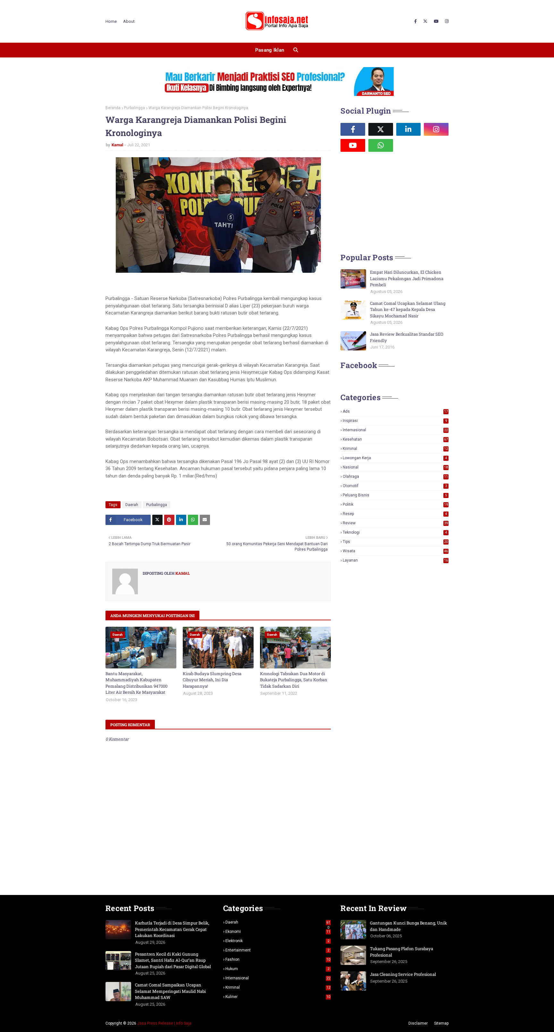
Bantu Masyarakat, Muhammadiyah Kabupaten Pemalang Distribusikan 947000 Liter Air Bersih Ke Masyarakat (136, 683)
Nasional (395, 467)
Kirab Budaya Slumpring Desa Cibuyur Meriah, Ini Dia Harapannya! (212, 680)
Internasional (395, 430)
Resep (395, 514)
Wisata (395, 551)
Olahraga (395, 476)
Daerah (131, 505)
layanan (395, 560)
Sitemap (441, 1023)
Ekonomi (278, 931)
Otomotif (395, 486)
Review (395, 523)
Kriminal (395, 448)
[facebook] (415, 21)
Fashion (278, 959)
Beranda (113, 108)
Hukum (277, 969)
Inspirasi (395, 420)
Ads (395, 411)
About (129, 21)
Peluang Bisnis (395, 495)
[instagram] (446, 21)
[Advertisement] (388, 201)
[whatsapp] (380, 145)
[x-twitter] (425, 21)
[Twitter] (157, 520)
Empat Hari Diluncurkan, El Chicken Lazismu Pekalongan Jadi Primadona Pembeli (406, 278)
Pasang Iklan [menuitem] (269, 50)
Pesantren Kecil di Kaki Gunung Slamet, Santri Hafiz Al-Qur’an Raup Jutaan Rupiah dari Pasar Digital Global (173, 960)
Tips (395, 541)
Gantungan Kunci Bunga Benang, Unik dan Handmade (408, 926)
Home (111, 21)
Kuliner (278, 996)
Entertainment (277, 950)
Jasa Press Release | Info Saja (164, 1023)
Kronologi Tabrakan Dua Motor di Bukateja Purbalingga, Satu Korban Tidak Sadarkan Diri (293, 680)
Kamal (117, 144)
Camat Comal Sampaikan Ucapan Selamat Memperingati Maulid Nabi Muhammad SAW (170, 991)
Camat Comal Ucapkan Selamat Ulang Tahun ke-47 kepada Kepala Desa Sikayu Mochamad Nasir (407, 309)
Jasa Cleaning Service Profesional (403, 974)
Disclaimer (418, 1023)
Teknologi (395, 532)
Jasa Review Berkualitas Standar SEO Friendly (406, 337)
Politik (395, 504)
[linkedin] (408, 129)
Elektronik (277, 941)
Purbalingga (134, 108)
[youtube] (436, 21)
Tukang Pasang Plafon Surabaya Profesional (401, 952)
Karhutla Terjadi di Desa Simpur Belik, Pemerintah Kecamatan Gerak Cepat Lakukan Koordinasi (172, 929)
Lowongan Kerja (395, 458)
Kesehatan (395, 439)
